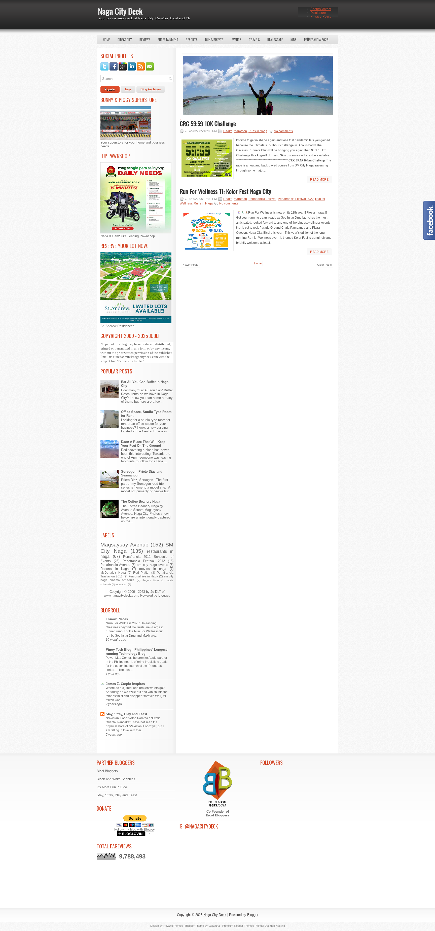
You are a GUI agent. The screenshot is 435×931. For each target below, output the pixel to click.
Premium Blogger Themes (238, 925)
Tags (128, 89)
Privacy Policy (321, 16)
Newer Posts (190, 264)
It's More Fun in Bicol (112, 787)
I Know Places (117, 619)
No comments (283, 131)
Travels (254, 39)
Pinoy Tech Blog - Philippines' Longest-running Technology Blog (137, 652)
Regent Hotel (150, 580)
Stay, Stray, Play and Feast (126, 714)
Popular (110, 89)
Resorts (192, 39)
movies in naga (152, 569)
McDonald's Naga (113, 572)
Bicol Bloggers (107, 771)
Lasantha (214, 925)
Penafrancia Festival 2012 (144, 561)
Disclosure (318, 13)
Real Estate (275, 39)
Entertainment (168, 39)
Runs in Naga (257, 131)
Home (106, 39)
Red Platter (141, 572)
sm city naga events (152, 565)
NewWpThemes (173, 925)
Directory (125, 39)
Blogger (163, 595)
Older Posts (324, 264)
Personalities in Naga (143, 576)
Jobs (293, 39)
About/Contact (320, 9)
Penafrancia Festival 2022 (296, 199)
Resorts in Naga (114, 569)
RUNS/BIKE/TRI (214, 39)
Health (227, 131)
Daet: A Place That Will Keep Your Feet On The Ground (143, 443)
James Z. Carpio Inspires (125, 684)
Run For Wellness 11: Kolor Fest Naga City (225, 191)
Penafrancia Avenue (115, 565)
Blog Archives (150, 89)
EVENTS (236, 39)
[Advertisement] (257, 317)
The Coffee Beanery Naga (140, 501)
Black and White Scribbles (116, 779)
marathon (240, 131)
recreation (121, 584)
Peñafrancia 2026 (316, 39)
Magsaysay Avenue (124, 544)
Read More (319, 179)
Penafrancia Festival (262, 199)
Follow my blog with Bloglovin (135, 829)
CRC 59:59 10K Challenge (208, 123)
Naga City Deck (120, 11)
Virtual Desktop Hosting (270, 925)
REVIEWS (144, 39)
